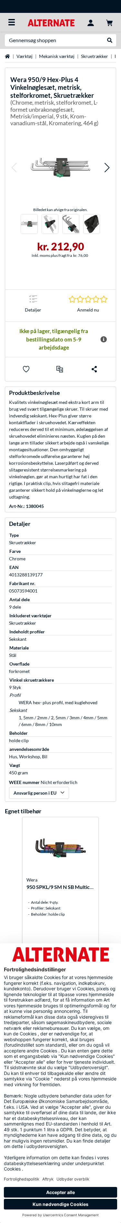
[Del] (94, 369)
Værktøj (24, 56)
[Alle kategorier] (11, 22)
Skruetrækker (94, 56)
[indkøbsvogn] (109, 22)
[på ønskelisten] (26, 369)
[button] (14, 168)
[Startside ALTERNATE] (51, 22)
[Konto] (90, 22)
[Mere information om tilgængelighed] (103, 339)
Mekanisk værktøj (57, 56)
